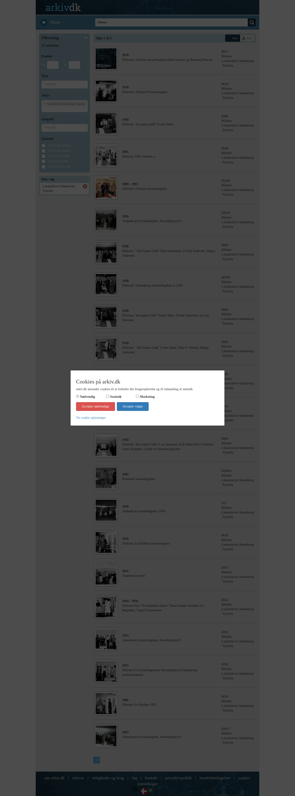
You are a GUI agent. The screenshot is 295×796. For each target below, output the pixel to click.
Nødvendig (87, 396)
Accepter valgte (133, 406)
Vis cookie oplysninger (91, 417)
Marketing (147, 396)
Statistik (116, 396)
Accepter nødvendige (95, 406)
